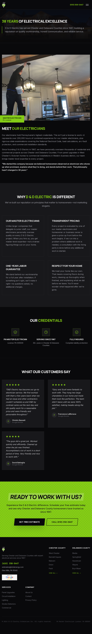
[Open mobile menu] (87, 5)
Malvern (52, 561)
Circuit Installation (8, 596)
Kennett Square (55, 557)
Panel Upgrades (8, 592)
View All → (53, 573)
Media (74, 553)
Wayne (75, 565)
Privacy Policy (31, 600)
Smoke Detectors (9, 604)
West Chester (54, 553)
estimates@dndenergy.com (12, 567)
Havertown (76, 561)
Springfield (76, 557)
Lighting (5, 600)
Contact (28, 596)
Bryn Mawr (76, 568)
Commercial (6, 608)
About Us (29, 592)
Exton (51, 565)
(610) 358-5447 (76, 5)
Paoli (51, 568)
